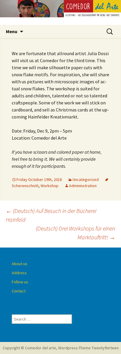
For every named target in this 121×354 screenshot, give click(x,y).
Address (19, 272)
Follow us (20, 281)
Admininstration (83, 185)
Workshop (49, 185)
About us (19, 263)
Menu (11, 31)
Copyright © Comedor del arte (29, 347)
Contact (19, 291)
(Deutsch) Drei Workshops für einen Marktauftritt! (75, 233)
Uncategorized (86, 179)
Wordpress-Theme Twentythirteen (88, 347)
